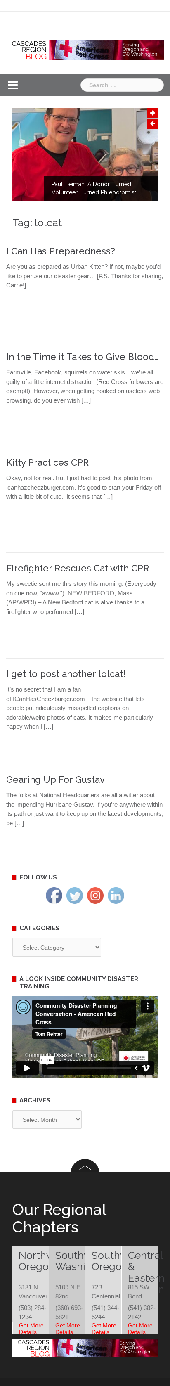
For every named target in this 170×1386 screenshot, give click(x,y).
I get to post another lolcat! (65, 673)
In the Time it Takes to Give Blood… (82, 356)
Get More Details (31, 1328)
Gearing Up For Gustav (55, 779)
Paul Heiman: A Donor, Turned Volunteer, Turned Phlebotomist (94, 188)
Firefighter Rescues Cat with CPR (77, 568)
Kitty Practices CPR (47, 462)
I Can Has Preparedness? (60, 251)
